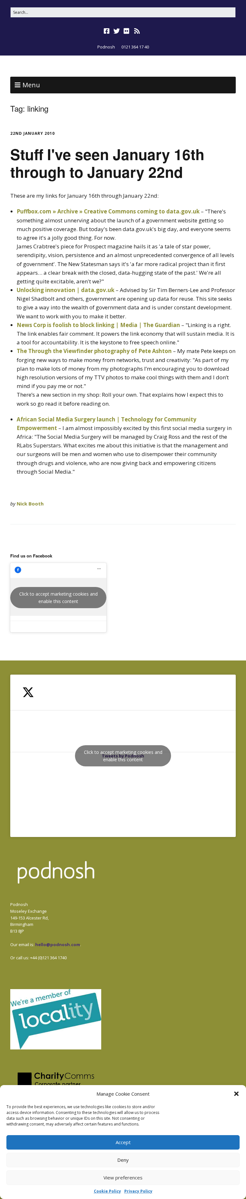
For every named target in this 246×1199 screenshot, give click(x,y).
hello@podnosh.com (57, 944)
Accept (123, 1142)
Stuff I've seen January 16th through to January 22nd (107, 162)
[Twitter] (116, 31)
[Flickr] (126, 31)
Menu (31, 85)
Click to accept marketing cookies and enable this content (58, 597)
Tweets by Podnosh (123, 756)
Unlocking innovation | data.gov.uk (65, 290)
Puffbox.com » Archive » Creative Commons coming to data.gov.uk (108, 211)
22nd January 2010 (32, 133)
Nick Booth (30, 503)
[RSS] (137, 31)
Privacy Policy (138, 1191)
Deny (123, 1160)
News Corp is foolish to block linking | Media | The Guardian (98, 325)
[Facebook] (107, 31)
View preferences (123, 1177)
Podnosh (106, 47)
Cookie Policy (107, 1191)
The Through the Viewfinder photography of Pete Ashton (94, 351)
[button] (236, 1094)
